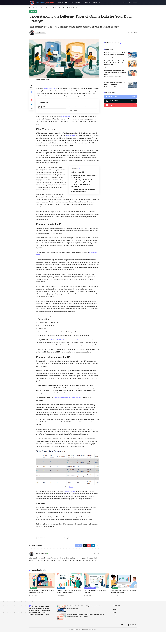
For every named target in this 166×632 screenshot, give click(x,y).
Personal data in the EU (44, 110)
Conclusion (73, 110)
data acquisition (49, 88)
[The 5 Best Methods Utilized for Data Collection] (96, 580)
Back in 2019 (70, 135)
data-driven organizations (75, 538)
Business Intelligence (109, 76)
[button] (99, 2)
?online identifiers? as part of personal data (66, 340)
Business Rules (118, 76)
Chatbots (80, 616)
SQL (115, 86)
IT (119, 57)
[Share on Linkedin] (31, 104)
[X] (120, 101)
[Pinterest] (120, 105)
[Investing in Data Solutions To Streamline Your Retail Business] (124, 580)
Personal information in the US (77, 107)
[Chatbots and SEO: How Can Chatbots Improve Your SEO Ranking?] (61, 616)
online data (86, 538)
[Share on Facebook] (31, 92)
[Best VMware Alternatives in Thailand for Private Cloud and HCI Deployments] (132, 55)
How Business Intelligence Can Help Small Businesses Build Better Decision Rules (115, 72)
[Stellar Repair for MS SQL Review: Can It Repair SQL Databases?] (132, 85)
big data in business (49, 538)
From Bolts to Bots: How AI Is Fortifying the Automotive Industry (85, 606)
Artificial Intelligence (72, 608)
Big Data (33, 11)
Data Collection (90, 587)
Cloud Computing (108, 57)
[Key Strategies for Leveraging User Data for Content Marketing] (42, 580)
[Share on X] (31, 96)
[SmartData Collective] (41, 2)
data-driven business (61, 538)
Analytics (61, 587)
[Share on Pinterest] (31, 100)
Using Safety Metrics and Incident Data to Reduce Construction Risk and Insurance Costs (115, 62)
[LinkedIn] (98, 553)
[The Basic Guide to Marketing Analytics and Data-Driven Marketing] (69, 580)
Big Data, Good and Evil (78, 172)
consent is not (70, 491)
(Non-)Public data (43, 107)
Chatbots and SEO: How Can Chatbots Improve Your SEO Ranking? (85, 614)
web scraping (65, 116)
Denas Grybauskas (40, 32)
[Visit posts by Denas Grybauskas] (31, 554)
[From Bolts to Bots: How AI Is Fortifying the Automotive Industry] (61, 608)
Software (111, 86)
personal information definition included (67, 397)
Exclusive (115, 57)
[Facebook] (120, 97)
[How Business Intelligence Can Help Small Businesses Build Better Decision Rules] (132, 73)
